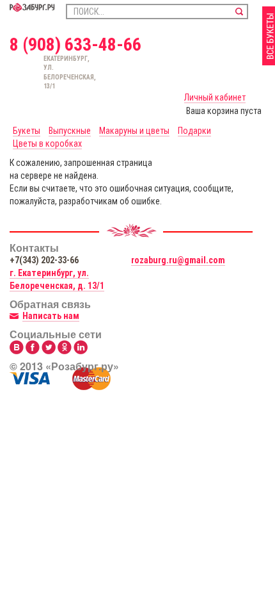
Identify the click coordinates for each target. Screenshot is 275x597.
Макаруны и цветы (134, 131)
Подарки (194, 131)
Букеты (26, 131)
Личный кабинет (215, 97)
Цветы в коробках (47, 143)
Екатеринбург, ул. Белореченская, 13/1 (49, 72)
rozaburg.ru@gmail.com (178, 260)
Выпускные (70, 131)
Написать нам (50, 316)
